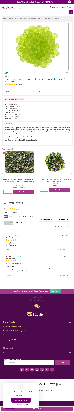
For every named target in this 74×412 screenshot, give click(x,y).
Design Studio (8, 352)
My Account (8, 348)
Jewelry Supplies (9, 322)
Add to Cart (23, 191)
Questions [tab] (19, 223)
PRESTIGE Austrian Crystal (14, 330)
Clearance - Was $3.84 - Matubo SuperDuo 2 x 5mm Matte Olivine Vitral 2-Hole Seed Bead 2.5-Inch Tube (19, 181)
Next (71, 173)
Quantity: (7, 91)
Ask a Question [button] (47, 219)
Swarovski (7, 334)
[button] (68, 249)
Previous (3, 173)
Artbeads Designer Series (12, 326)
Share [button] (9, 249)
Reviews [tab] (7, 223)
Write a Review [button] (63, 219)
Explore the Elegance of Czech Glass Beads (31, 291)
